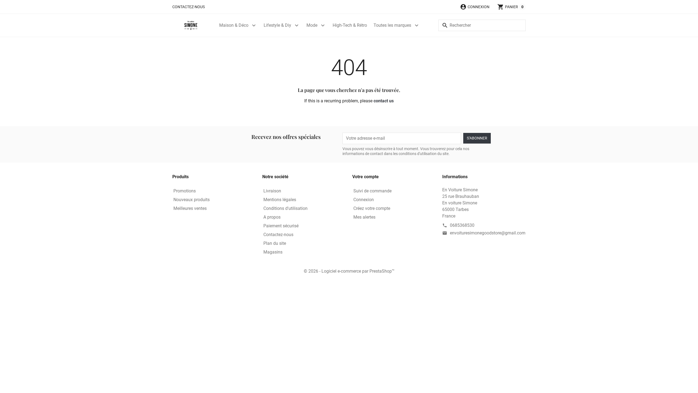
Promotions (184, 190)
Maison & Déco (233, 25)
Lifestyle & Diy (277, 25)
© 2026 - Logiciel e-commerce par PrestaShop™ (349, 271)
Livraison (272, 190)
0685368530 (462, 225)
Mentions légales (279, 199)
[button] (474, 7)
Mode (311, 25)
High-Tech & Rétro (350, 25)
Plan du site (274, 243)
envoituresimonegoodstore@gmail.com (487, 233)
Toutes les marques (392, 25)
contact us (384, 100)
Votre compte (365, 176)
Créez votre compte (371, 208)
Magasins (272, 252)
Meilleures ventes (190, 208)
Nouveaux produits (191, 199)
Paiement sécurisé (281, 225)
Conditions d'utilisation (285, 208)
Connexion (363, 199)
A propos (272, 217)
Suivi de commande (372, 190)
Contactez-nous (188, 7)
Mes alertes (364, 217)
